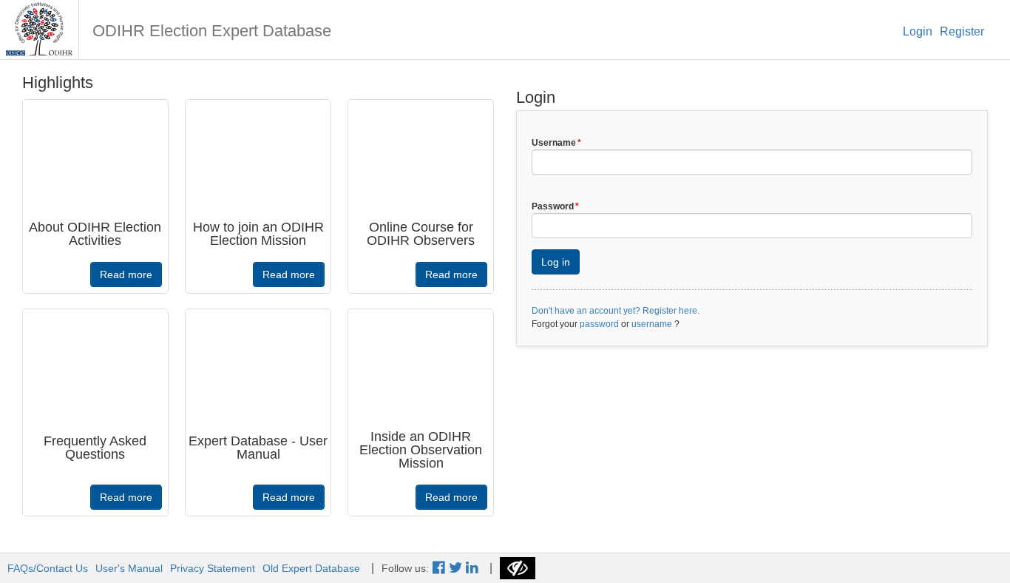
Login (917, 31)
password (599, 324)
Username (556, 143)
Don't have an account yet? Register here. (615, 311)
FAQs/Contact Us (47, 568)
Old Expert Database (311, 568)
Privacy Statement (212, 568)
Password (555, 206)
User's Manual (129, 568)
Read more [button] (126, 274)
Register (962, 31)
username (651, 324)
